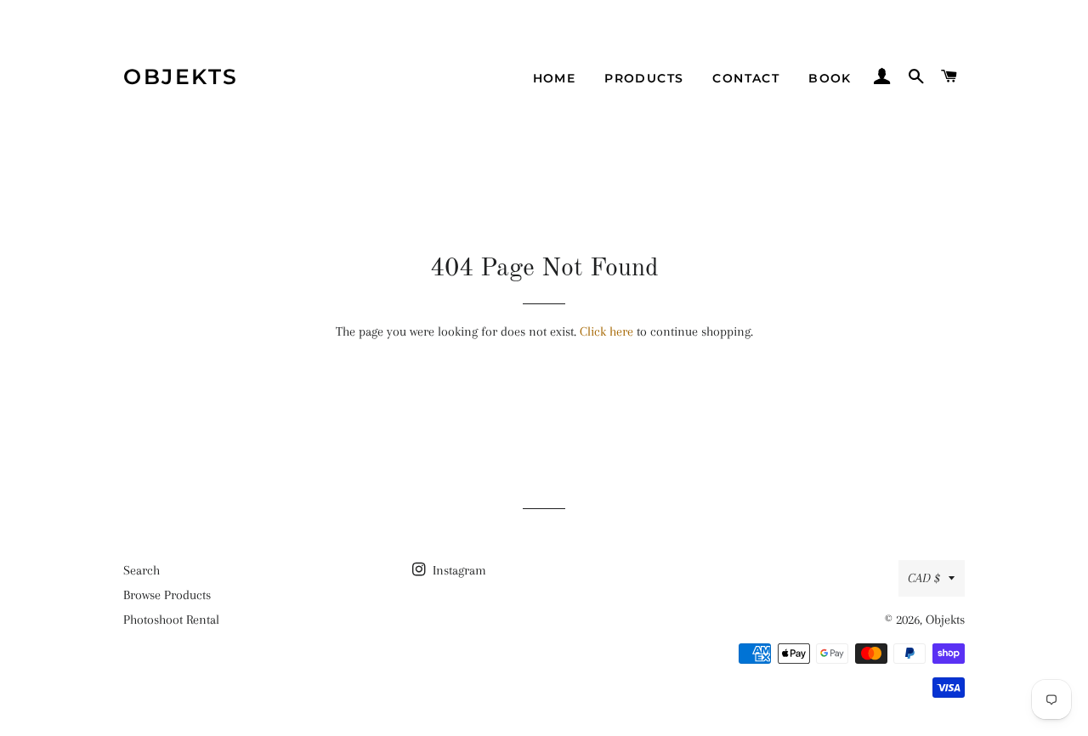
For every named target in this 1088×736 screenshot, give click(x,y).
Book (830, 78)
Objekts (181, 76)
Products (643, 78)
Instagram (457, 570)
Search (141, 570)
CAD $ (924, 578)
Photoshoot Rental (171, 619)
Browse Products (167, 595)
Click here (606, 331)
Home (554, 78)
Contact (745, 78)
